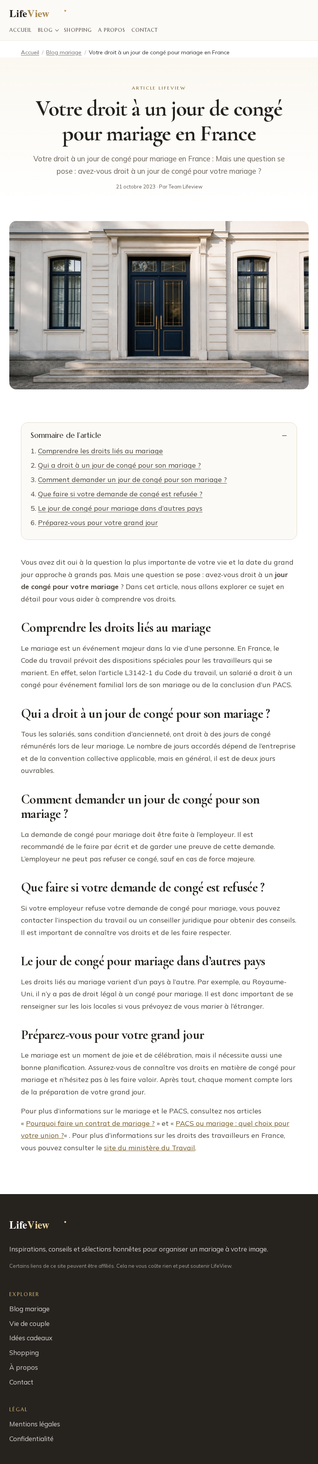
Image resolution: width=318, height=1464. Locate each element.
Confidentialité (31, 1439)
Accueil (20, 30)
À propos (111, 30)
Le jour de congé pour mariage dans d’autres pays (120, 508)
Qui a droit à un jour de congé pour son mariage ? (119, 465)
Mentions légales (34, 1424)
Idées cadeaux (30, 1338)
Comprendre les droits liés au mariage (100, 450)
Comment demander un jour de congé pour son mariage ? (132, 479)
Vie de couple (29, 1323)
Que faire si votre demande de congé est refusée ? (120, 493)
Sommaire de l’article (66, 435)
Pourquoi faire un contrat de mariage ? (90, 1123)
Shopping (78, 30)
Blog (45, 30)
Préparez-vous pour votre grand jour (98, 522)
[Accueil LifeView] (39, 14)
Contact (144, 30)
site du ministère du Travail (149, 1147)
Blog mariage (63, 52)
